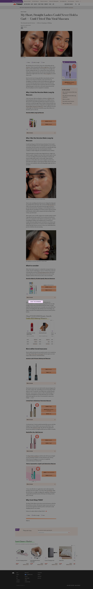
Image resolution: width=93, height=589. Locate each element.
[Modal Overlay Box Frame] (46, 294)
